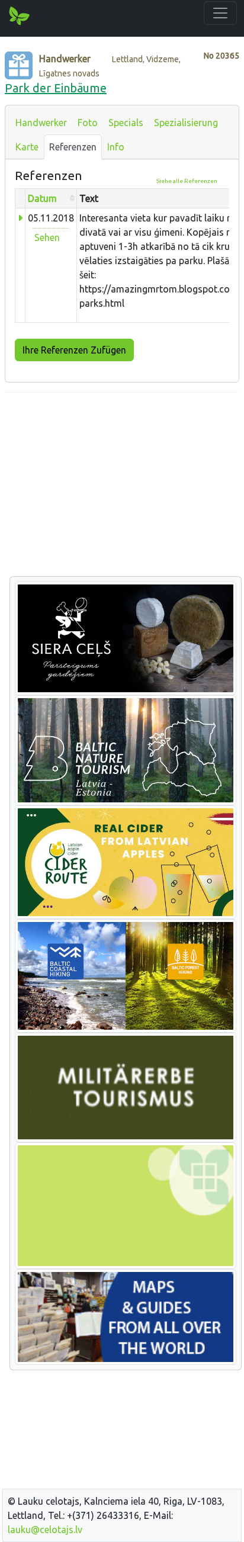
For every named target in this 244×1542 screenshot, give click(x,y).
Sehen (47, 237)
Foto (88, 122)
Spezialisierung (186, 122)
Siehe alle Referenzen (186, 181)
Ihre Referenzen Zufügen (74, 350)
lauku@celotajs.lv (45, 1529)
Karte (26, 147)
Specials (125, 122)
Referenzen (73, 147)
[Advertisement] (122, 485)
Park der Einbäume (56, 88)
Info (115, 147)
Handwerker (41, 122)
